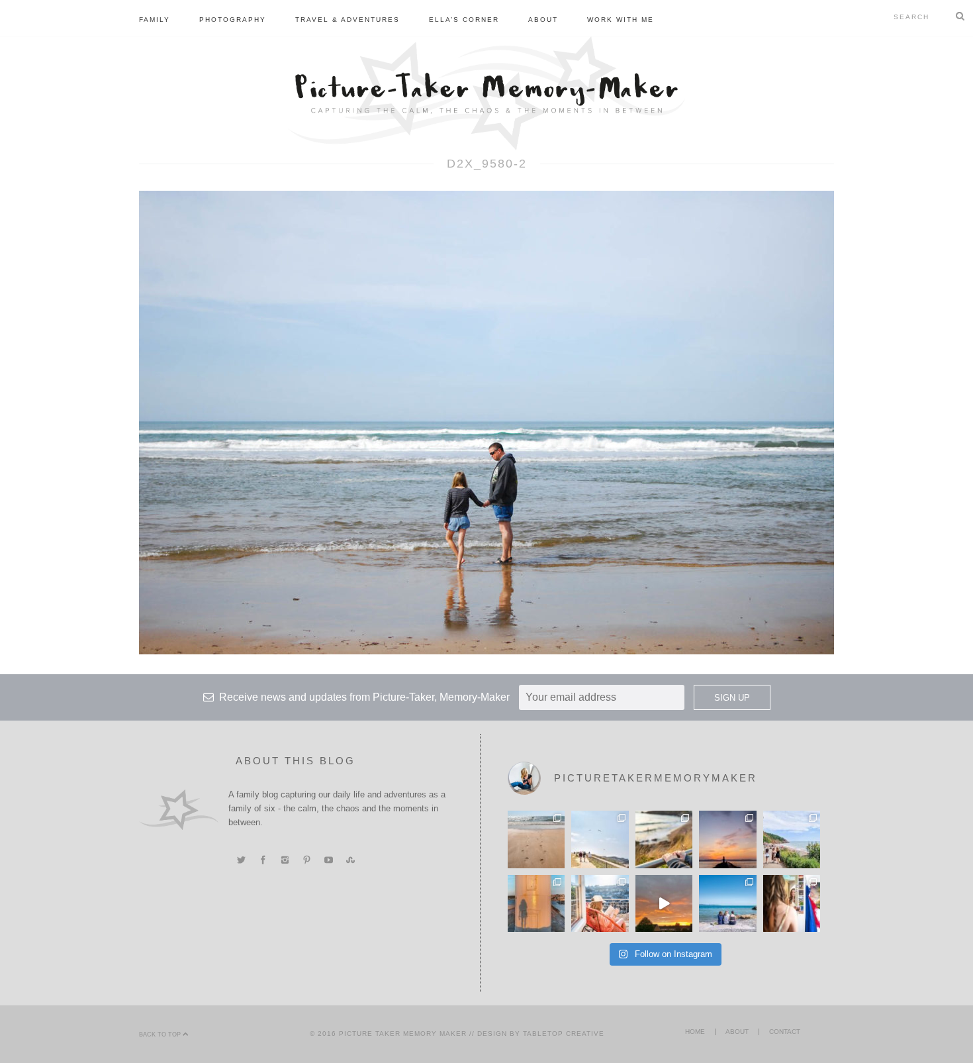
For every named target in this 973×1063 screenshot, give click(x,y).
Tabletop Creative (563, 1033)
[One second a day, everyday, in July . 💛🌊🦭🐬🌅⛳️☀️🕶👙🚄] (663, 903)
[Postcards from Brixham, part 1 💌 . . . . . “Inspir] (727, 903)
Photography (232, 19)
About (543, 19)
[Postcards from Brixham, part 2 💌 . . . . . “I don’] (791, 839)
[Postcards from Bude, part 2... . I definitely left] (536, 839)
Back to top (161, 1034)
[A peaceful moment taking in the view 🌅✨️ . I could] (663, 839)
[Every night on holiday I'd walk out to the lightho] (536, 903)
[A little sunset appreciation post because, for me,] (727, 839)
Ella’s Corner (464, 19)
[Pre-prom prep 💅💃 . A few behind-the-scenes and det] (791, 903)
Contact (784, 1031)
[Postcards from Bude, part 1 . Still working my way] (599, 839)
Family (154, 19)
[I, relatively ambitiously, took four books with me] (599, 903)
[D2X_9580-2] (486, 422)
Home (695, 1031)
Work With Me (620, 19)
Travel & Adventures (347, 19)
